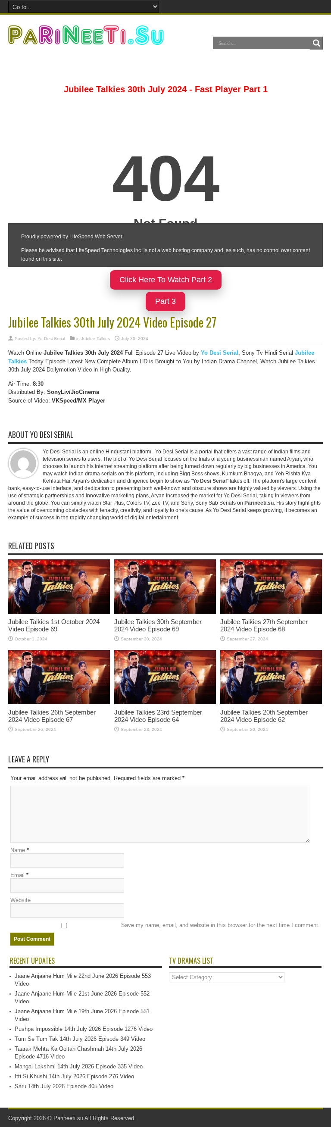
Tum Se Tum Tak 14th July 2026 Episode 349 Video (80, 1039)
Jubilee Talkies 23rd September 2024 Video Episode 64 (158, 716)
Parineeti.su (68, 1118)
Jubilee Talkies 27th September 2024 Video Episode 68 (264, 625)
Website (20, 900)
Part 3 (165, 301)
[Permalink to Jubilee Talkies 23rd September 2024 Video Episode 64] (165, 702)
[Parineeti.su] (87, 39)
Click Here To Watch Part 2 (165, 279)
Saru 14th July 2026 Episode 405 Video (64, 1086)
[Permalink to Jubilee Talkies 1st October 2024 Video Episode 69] (59, 612)
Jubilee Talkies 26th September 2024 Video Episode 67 (52, 716)
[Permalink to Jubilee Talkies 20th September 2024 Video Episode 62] (271, 702)
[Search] (316, 43)
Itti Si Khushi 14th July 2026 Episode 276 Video (74, 1076)
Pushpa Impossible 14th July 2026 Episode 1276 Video (84, 1029)
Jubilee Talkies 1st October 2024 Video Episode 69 (54, 625)
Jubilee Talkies (95, 338)
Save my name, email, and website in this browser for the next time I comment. (220, 925)
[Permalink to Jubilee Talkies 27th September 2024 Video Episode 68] (271, 612)
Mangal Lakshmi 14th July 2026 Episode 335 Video (79, 1066)
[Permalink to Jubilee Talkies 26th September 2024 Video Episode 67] (59, 702)
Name (17, 850)
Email (17, 875)
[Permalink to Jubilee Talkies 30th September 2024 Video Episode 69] (165, 612)
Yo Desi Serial (51, 338)
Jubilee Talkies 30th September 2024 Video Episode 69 (158, 625)
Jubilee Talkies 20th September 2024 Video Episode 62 (264, 716)
